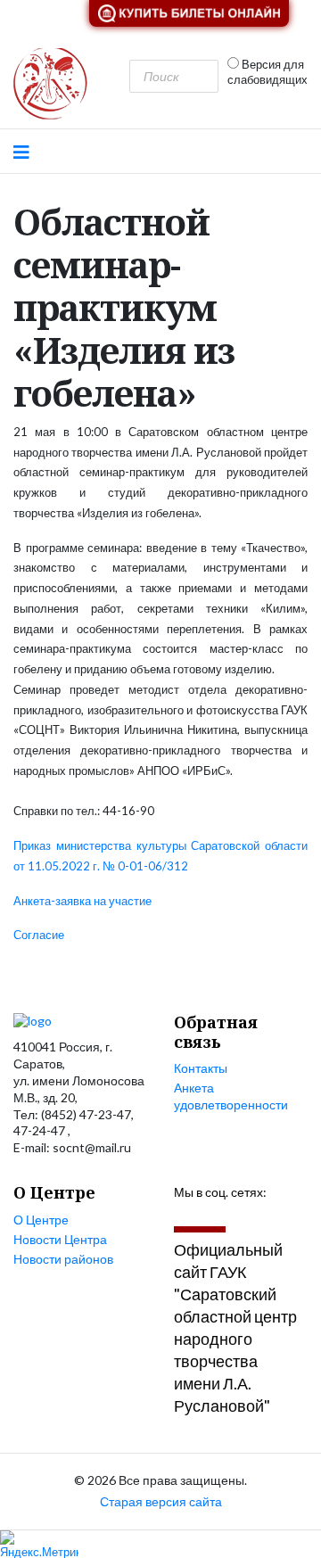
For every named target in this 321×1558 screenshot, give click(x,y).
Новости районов (63, 1258)
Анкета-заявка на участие (82, 901)
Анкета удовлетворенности (231, 1096)
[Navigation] (21, 151)
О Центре (41, 1219)
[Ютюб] (211, 1214)
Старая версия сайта (161, 1501)
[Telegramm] (243, 1214)
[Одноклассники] (275, 1214)
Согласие (38, 934)
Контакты (200, 1068)
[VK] (179, 1214)
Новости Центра (60, 1239)
